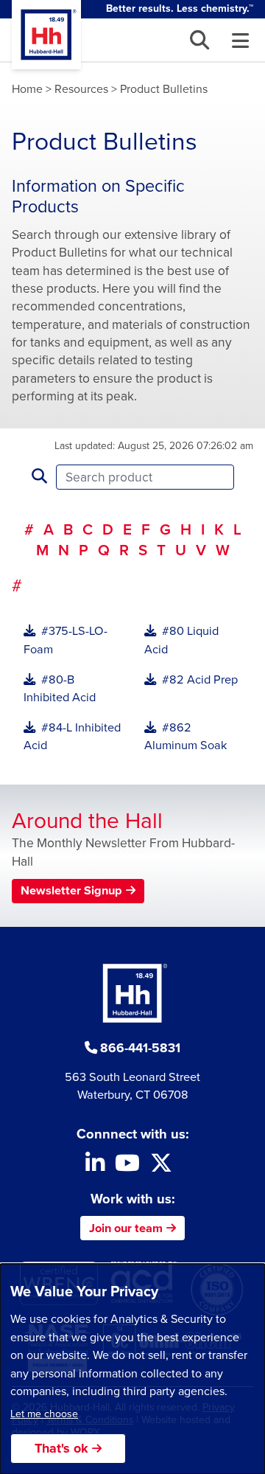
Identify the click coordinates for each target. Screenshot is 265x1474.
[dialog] (132, 1369)
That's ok (61, 1448)
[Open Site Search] (199, 39)
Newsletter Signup (71, 890)
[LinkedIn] (95, 1167)
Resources (81, 88)
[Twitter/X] (161, 1167)
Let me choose (44, 1414)
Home (27, 88)
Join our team (126, 1228)
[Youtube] (127, 1167)
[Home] (46, 34)
